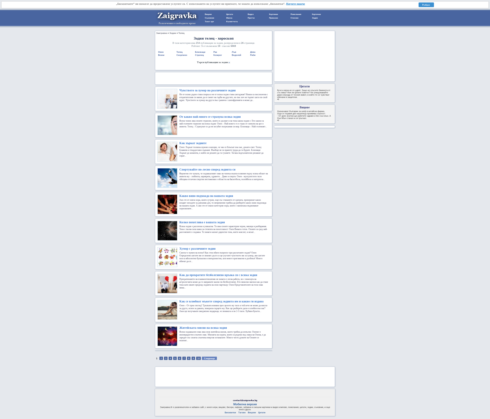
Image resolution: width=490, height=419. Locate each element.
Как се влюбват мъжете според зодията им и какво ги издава (221, 301)
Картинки (273, 14)
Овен (161, 52)
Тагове (242, 412)
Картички (316, 14)
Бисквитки (230, 412)
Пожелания (296, 14)
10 (198, 358)
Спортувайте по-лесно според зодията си (207, 169)
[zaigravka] (177, 21)
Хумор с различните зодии (197, 248)
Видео (251, 14)
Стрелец (199, 55)
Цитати (229, 14)
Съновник (209, 18)
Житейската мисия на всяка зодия (203, 327)
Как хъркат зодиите (193, 143)
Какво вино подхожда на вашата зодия (206, 195)
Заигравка (161, 33)
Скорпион (181, 55)
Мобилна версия (245, 404)
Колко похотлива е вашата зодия (202, 222)
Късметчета (232, 21)
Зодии (315, 18)
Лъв (234, 52)
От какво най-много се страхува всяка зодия (210, 116)
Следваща (209, 358)
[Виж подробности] (172, 107)
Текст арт (209, 21)
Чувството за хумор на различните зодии (207, 90)
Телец (181, 33)
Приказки (273, 18)
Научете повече (295, 3)
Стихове (295, 18)
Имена (229, 18)
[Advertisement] (213, 78)
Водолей (236, 55)
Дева (252, 52)
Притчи (251, 18)
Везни (161, 55)
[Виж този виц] (278, 120)
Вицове (208, 14)
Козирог (217, 55)
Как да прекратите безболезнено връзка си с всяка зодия (218, 275)
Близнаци (200, 52)
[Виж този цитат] (278, 99)
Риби (253, 55)
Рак (215, 52)
